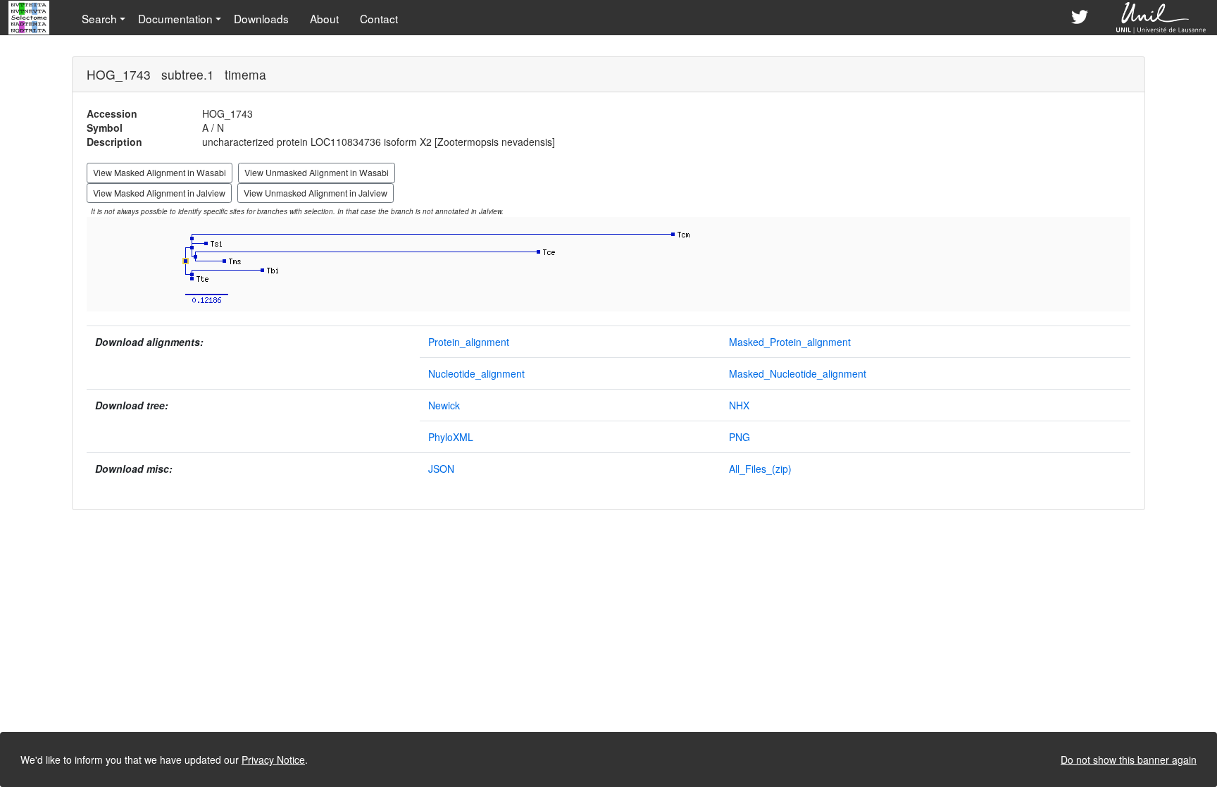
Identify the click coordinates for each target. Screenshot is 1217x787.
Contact (379, 18)
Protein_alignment (468, 342)
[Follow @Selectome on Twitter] (1079, 17)
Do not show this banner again (1129, 759)
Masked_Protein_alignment (790, 342)
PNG (739, 437)
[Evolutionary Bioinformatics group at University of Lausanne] (1161, 17)
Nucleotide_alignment (476, 373)
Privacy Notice (273, 759)
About (324, 18)
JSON (441, 468)
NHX (739, 405)
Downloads (261, 18)
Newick (444, 405)
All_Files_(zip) (760, 468)
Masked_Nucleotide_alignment (797, 373)
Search (99, 18)
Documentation (175, 18)
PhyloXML (450, 437)
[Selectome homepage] (30, 17)
